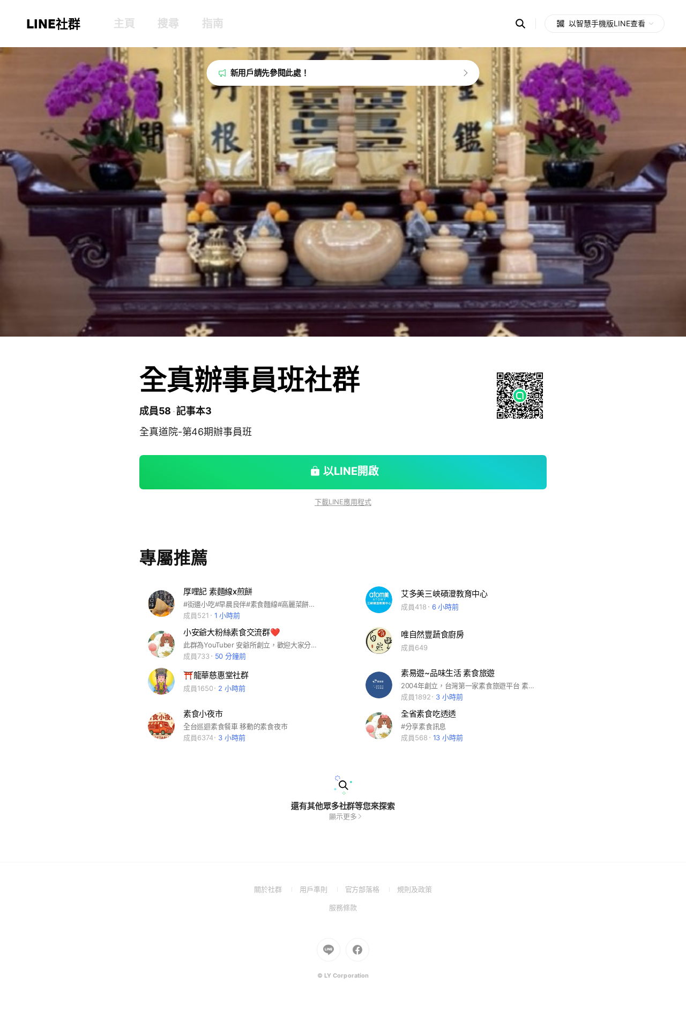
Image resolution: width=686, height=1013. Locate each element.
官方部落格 (371, 889)
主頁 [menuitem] (124, 23)
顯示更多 (343, 816)
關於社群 (277, 889)
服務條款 (343, 907)
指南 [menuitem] (212, 23)
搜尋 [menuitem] (168, 23)
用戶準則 (322, 889)
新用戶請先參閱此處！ (269, 73)
